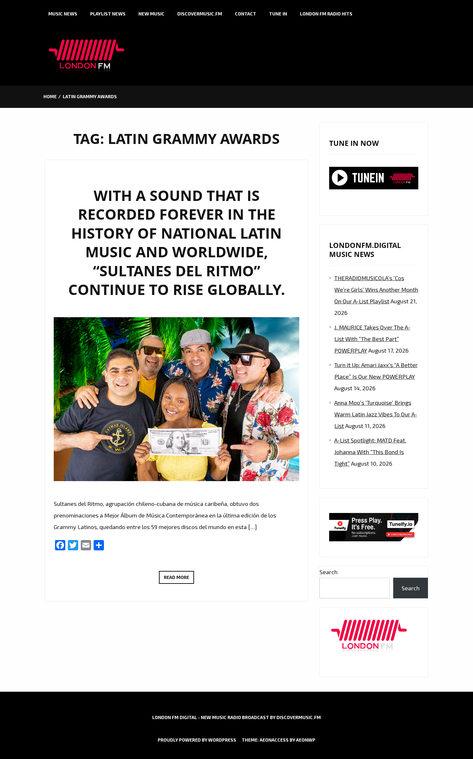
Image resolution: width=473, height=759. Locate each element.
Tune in (278, 13)
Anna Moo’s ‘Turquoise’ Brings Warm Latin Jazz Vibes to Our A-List (375, 414)
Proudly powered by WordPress (197, 740)
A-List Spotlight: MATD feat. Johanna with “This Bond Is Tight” (370, 452)
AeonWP (305, 740)
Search (329, 571)
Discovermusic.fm (199, 13)
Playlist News (107, 13)
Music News (62, 13)
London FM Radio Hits (326, 13)
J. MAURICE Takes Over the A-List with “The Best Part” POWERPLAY (372, 339)
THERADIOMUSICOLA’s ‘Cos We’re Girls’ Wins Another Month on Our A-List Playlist (376, 289)
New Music (151, 13)
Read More (179, 579)
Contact (245, 13)
